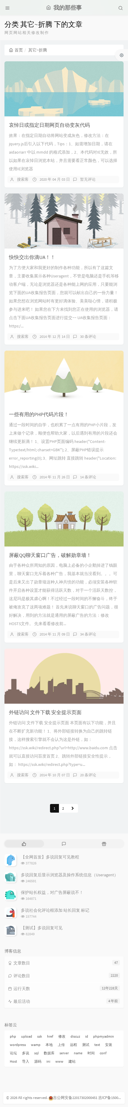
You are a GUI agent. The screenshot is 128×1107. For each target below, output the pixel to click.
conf (103, 1053)
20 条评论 (88, 774)
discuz (75, 1036)
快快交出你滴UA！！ (32, 257)
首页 (19, 50)
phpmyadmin (103, 1036)
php (13, 1036)
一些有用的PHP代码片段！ (39, 414)
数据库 (49, 1053)
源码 (37, 1061)
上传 (61, 1044)
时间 (91, 1053)
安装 (108, 1044)
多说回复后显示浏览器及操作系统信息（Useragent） (69, 875)
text (97, 1044)
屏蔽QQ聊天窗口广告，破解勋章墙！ (50, 555)
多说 (25, 1053)
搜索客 (23, 179)
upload (26, 1036)
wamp (35, 1044)
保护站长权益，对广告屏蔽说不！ (52, 892)
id (86, 1036)
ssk (39, 1036)
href (50, 1036)
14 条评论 (88, 477)
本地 (49, 1044)
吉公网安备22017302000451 (75, 1097)
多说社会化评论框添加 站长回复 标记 (55, 910)
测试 (85, 1044)
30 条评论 (88, 336)
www (59, 1061)
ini (48, 1061)
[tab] (24, 843)
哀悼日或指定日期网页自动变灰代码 (49, 125)
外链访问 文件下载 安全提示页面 (45, 712)
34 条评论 (88, 634)
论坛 (13, 1053)
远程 (73, 1044)
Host (13, 1061)
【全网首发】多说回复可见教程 (50, 857)
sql (36, 1053)
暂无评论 (88, 179)
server (64, 1053)
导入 (25, 1061)
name (78, 1053)
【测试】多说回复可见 (42, 927)
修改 (61, 1036)
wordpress (18, 1044)
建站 (72, 1061)
